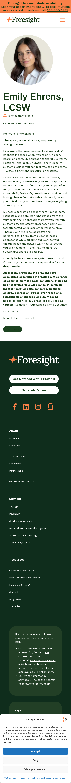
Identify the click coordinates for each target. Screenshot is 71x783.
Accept (35, 751)
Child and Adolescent (21, 521)
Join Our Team (17, 456)
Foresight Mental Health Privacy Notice (46, 778)
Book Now (13, 329)
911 (25, 676)
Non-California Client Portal (24, 577)
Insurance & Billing (19, 585)
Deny (35, 760)
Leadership (15, 463)
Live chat (45, 668)
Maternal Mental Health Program (27, 528)
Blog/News (15, 599)
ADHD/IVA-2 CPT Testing (23, 535)
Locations (14, 445)
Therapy (13, 506)
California (28, 123)
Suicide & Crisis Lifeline (42, 660)
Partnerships (16, 470)
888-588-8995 (57, 10)
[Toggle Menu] (62, 20)
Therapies (14, 606)
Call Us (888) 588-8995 (22, 481)
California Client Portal (21, 570)
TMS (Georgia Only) (20, 542)
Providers (14, 438)
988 (47, 652)
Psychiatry (14, 513)
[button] (66, 719)
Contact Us (15, 592)
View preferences (35, 769)
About (13, 431)
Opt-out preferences (14, 778)
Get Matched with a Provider (34, 379)
